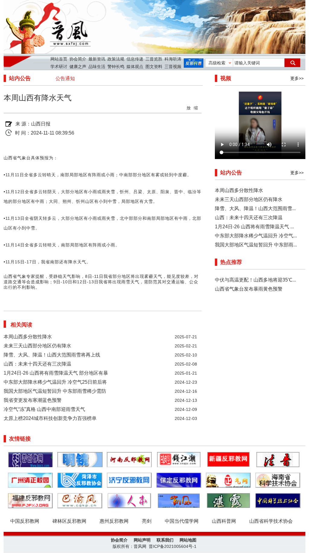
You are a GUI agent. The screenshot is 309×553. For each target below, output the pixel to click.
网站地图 (188, 540)
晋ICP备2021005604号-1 (172, 546)
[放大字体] (188, 107)
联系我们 (165, 540)
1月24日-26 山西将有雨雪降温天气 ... (254, 226)
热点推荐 (231, 262)
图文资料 (153, 66)
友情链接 (20, 439)
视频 (225, 78)
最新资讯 (96, 59)
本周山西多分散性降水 (28, 336)
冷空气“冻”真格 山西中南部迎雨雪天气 (44, 409)
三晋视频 (172, 66)
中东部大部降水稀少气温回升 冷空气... (256, 235)
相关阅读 (21, 325)
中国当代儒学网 (182, 521)
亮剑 (146, 521)
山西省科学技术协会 (271, 521)
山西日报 (40, 123)
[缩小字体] (196, 107)
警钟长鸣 (115, 66)
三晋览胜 (153, 59)
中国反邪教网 (24, 521)
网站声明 (142, 540)
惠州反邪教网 (114, 521)
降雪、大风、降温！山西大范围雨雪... (255, 208)
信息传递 (134, 59)
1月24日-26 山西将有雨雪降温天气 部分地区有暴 (56, 373)
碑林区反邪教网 (69, 521)
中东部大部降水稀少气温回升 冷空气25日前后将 (55, 382)
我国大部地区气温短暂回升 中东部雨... (256, 244)
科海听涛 (172, 59)
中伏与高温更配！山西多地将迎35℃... (255, 279)
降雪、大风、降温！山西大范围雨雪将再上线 (52, 354)
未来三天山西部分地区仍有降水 (37, 345)
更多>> (297, 78)
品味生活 (96, 66)
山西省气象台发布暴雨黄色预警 (248, 288)
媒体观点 (134, 66)
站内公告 (20, 78)
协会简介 (77, 59)
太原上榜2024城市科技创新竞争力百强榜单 (50, 418)
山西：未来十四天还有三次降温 (37, 363)
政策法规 (115, 59)
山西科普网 (224, 521)
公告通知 (65, 78)
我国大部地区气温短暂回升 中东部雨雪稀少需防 (55, 391)
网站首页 (58, 59)
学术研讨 (58, 66)
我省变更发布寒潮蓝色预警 (33, 400)
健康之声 (77, 66)
